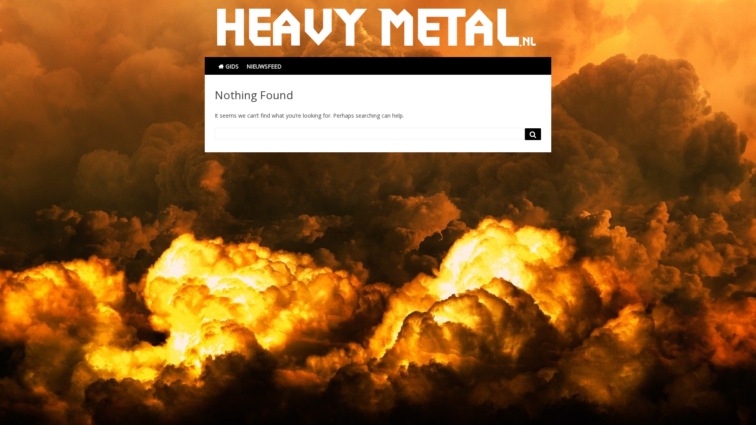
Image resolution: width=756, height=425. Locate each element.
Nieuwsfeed (264, 66)
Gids (232, 66)
